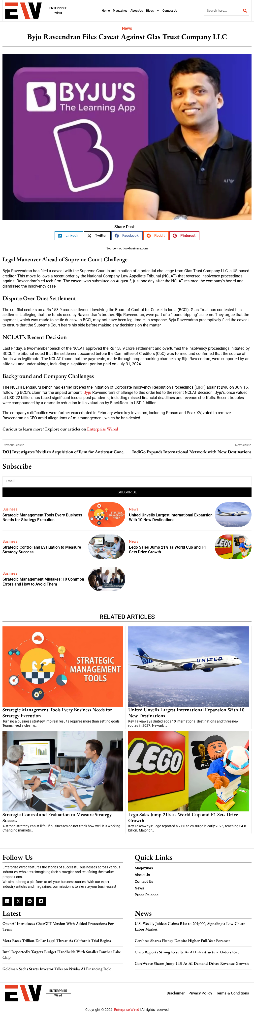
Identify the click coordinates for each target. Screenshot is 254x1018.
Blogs (150, 10)
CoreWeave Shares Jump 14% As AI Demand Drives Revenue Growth (192, 963)
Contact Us (169, 10)
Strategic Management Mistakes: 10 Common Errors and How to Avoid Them (43, 581)
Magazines (120, 10)
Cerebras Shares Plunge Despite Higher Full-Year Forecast (182, 940)
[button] (69, 235)
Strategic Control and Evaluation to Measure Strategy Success (57, 817)
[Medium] (40, 901)
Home (106, 10)
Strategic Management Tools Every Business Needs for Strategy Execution (42, 517)
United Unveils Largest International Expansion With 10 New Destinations (171, 517)
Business (10, 509)
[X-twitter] (18, 901)
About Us (136, 10)
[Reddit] (29, 901)
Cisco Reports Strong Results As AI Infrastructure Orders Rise (187, 952)
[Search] (245, 11)
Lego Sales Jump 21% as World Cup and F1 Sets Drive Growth (183, 817)
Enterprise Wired (102, 429)
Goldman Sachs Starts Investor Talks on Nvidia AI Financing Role (56, 968)
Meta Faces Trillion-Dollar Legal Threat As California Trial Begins (56, 940)
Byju (87, 392)
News (127, 28)
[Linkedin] (7, 901)
